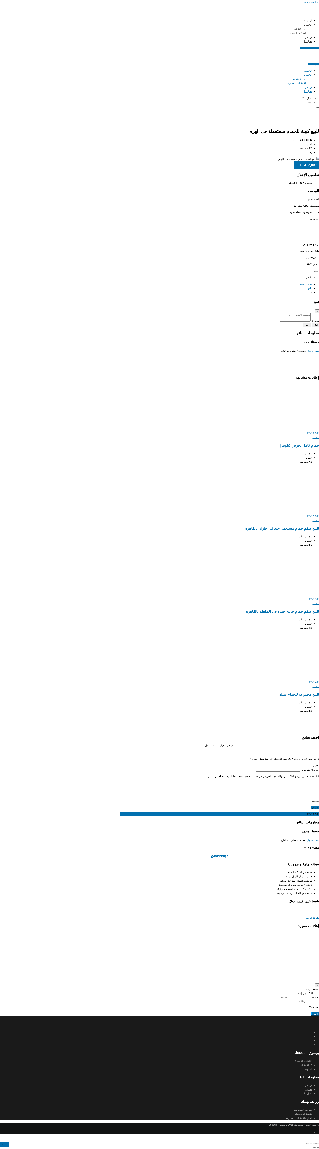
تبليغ (310, 288)
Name (315, 989)
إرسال (307, 325)
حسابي (308, 1089)
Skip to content (311, 2)
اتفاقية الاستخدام (303, 1113)
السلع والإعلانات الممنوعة (299, 1118)
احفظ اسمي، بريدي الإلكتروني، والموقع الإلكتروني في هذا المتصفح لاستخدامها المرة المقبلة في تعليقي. (261, 776)
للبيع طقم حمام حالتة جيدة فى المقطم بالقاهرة (282, 611)
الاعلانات (307, 24)
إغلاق (315, 325)
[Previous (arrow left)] (317, 1147)
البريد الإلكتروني (310, 769)
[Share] (314, 1143)
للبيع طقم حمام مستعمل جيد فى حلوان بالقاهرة (282, 528)
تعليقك (314, 800)
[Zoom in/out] (307, 1143)
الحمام (315, 437)
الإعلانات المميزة (298, 33)
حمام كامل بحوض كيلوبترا (299, 445)
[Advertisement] (219, 115)
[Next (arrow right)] (314, 1147)
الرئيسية (308, 20)
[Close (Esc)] (317, 1143)
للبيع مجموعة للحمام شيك (299, 694)
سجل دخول (313, 350)
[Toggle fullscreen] (311, 1143)
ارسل (315, 1014)
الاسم (315, 765)
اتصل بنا (308, 41)
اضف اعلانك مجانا (309, 48)
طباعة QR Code (219, 856)
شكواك (315, 320)
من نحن (308, 37)
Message (314, 1007)
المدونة (308, 1069)
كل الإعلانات (300, 29)
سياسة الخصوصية (302, 1109)
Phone (315, 997)
